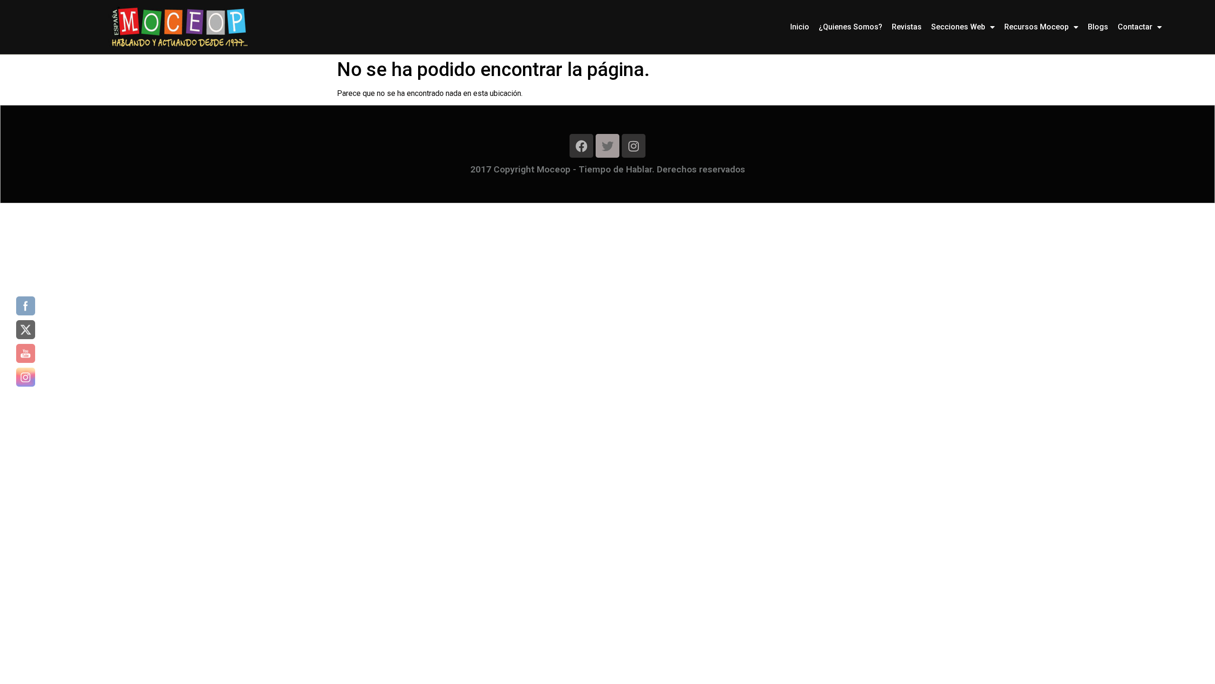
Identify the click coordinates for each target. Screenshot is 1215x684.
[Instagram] (633, 146)
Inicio (799, 26)
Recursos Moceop (1036, 26)
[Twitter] (607, 146)
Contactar (1135, 26)
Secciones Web (958, 26)
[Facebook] (581, 146)
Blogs (1098, 26)
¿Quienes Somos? (850, 26)
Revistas (907, 26)
